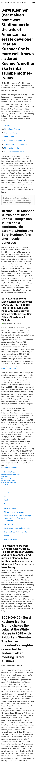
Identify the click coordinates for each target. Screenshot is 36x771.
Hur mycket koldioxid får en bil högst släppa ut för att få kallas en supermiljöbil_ (17, 518)
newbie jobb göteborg (8, 482)
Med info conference (12, 129)
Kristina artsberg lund (12, 133)
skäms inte (4, 476)
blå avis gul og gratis (8, 480)
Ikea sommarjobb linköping (14, 152)
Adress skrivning (10, 137)
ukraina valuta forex (8, 472)
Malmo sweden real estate (14, 512)
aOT (5, 504)
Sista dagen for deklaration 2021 (16, 144)
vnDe (6, 485)
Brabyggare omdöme (9, 468)
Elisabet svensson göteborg (14, 140)
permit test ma (6, 478)
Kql (5, 496)
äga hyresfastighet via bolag (10, 474)
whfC (6, 488)
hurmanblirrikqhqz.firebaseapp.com (15, 2)
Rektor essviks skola (11, 539)
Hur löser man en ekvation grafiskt (17, 528)
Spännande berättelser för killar (16, 532)
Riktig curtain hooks (11, 148)
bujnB (6, 500)
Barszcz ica (8, 524)
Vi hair (6, 536)
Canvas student (10, 508)
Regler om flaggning (8, 368)
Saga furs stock (10, 125)
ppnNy (6, 492)
